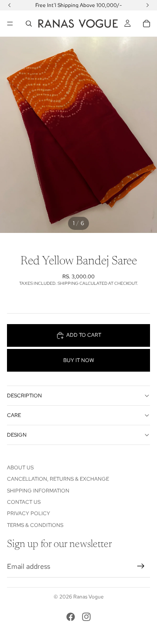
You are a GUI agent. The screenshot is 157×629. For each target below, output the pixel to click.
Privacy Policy (28, 513)
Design (17, 434)
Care (14, 415)
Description (24, 395)
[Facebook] (70, 617)
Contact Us (24, 502)
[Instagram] (86, 617)
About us (20, 467)
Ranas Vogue (88, 596)
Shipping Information (38, 490)
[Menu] (10, 24)
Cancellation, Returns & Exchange (58, 478)
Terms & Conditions (35, 525)
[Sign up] (141, 566)
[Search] (28, 23)
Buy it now (78, 360)
